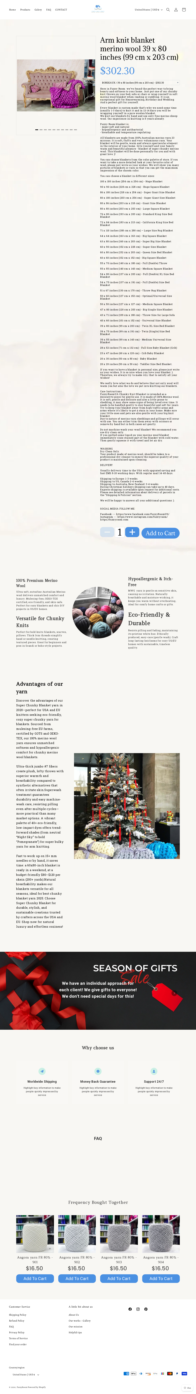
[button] (168, 10)
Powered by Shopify (37, 1387)
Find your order (18, 1344)
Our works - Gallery (80, 1320)
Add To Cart (35, 1278)
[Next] (90, 82)
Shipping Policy (17, 1314)
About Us (74, 1314)
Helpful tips (75, 1332)
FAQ (11, 1326)
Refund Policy (16, 1320)
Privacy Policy (17, 1332)
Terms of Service (18, 1338)
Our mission (76, 1326)
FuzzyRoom (22, 1387)
